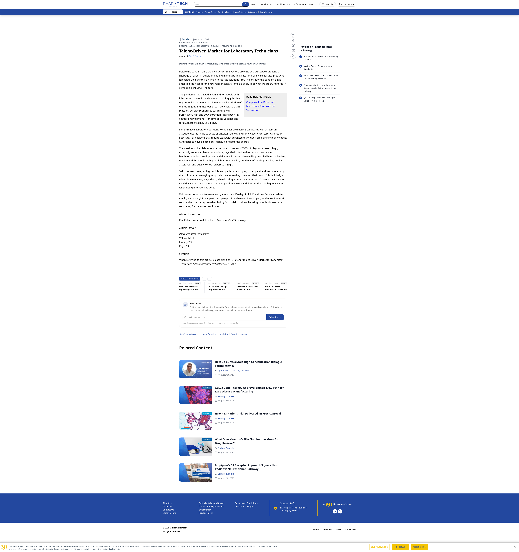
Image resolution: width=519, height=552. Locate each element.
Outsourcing (252, 12)
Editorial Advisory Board (211, 503)
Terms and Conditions (246, 503)
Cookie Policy (115, 549)
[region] (259, 547)
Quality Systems (266, 12)
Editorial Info (169, 512)
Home (316, 529)
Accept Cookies (419, 547)
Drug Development (225, 12)
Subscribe (273, 317)
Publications (266, 4)
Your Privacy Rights (245, 506)
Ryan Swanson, (225, 370)
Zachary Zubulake (241, 370)
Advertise (167, 506)
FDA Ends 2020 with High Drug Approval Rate (188, 288)
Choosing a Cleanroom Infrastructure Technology (247, 288)
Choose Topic (171, 12)
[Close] (515, 547)
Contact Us (168, 509)
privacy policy (234, 323)
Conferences (298, 4)
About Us (167, 503)
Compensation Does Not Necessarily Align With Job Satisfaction (260, 106)
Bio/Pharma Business (189, 334)
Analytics (199, 12)
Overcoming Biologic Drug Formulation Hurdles (217, 288)
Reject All (400, 547)
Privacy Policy (206, 512)
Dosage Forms (210, 12)
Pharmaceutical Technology (193, 42)
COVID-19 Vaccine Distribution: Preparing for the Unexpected (276, 288)
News (338, 529)
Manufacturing (240, 12)
